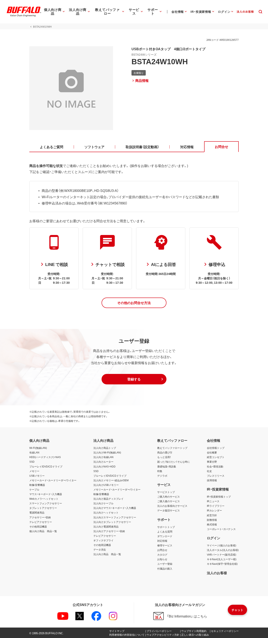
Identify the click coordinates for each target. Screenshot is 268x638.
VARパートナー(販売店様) (221, 554)
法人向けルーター (103, 461)
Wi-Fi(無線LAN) (38, 448)
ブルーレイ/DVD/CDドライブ (45, 466)
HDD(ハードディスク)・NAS (45, 457)
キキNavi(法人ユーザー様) (221, 559)
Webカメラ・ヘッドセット (43, 499)
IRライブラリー (215, 506)
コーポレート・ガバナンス (221, 529)
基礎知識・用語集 (166, 466)
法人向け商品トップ (104, 448)
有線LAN (34, 452)
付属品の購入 (164, 568)
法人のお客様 (217, 572)
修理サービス (164, 545)
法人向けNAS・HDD (104, 466)
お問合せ (162, 550)
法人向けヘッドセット (106, 512)
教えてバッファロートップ (172, 448)
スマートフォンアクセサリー (45, 503)
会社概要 (212, 452)
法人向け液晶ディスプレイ (108, 499)
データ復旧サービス (168, 510)
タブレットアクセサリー (43, 508)
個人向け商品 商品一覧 (43, 531)
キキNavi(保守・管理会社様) (222, 564)
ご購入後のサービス (168, 501)
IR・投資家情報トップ (219, 496)
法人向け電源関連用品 (106, 526)
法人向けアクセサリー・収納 (109, 531)
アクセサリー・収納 (40, 517)
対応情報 (162, 541)
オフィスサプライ (103, 540)
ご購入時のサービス (168, 496)
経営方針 (212, 515)
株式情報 (212, 524)
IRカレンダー (214, 510)
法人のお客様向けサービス (172, 506)
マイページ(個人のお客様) (221, 545)
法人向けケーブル (103, 503)
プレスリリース (215, 476)
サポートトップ (166, 527)
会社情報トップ (215, 448)
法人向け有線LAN (103, 457)
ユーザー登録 (164, 564)
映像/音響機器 (37, 485)
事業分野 (212, 461)
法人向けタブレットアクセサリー (112, 522)
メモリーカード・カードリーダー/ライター (52, 480)
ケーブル (34, 489)
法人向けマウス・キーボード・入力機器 (114, 508)
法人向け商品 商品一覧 (107, 554)
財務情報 (212, 520)
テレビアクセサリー (40, 522)
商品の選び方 (164, 452)
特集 (159, 471)
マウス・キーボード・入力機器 (45, 494)
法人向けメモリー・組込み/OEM (111, 480)
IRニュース (213, 501)
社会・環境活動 (215, 466)
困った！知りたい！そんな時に (173, 461)
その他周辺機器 (38, 526)
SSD (32, 461)
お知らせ (162, 559)
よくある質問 (164, 531)
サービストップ (166, 492)
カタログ (162, 554)
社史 (209, 471)
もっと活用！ (164, 457)
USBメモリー (37, 476)
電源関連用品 (36, 512)
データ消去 (99, 549)
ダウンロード (164, 536)
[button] (134, 303)
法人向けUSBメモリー (106, 485)
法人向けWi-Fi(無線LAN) (107, 452)
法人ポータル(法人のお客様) (223, 550)
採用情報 (212, 480)
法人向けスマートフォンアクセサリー (114, 517)
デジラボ (162, 476)
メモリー (34, 471)
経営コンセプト (215, 457)
